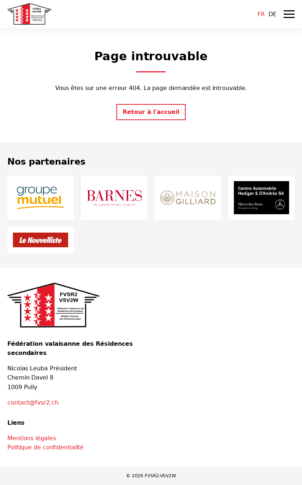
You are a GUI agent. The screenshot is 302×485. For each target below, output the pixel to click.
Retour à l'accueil (151, 111)
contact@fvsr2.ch (32, 402)
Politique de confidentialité (45, 447)
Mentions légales (31, 438)
